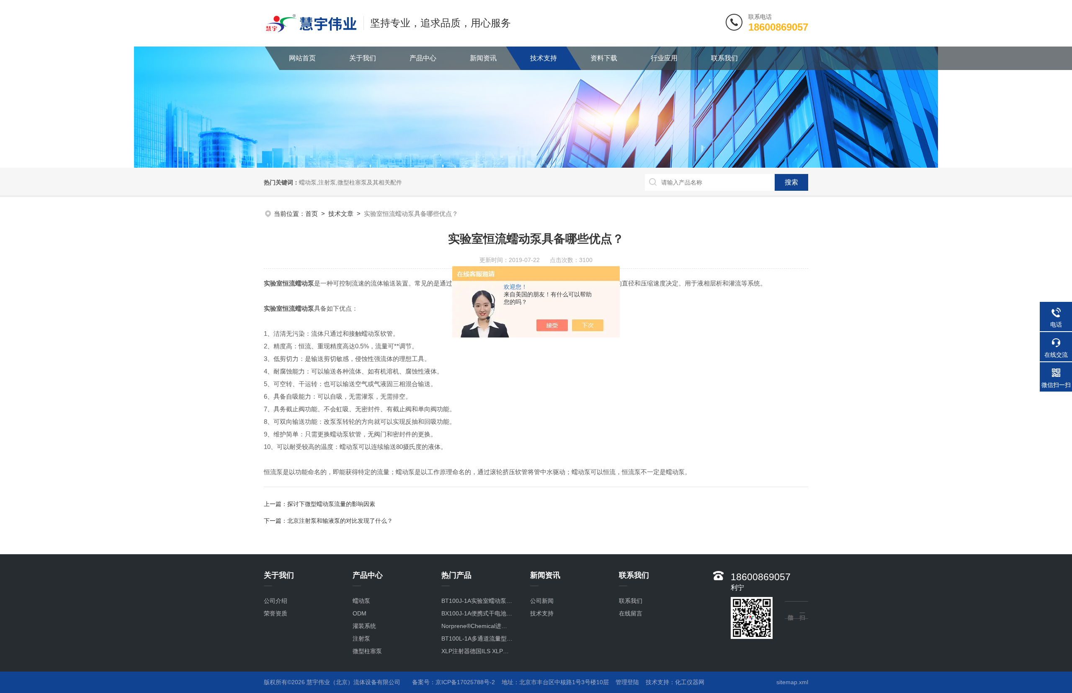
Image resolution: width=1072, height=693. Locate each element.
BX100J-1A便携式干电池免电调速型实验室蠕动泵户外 (477, 613)
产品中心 (423, 58)
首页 (311, 213)
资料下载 (603, 58)
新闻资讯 (483, 58)
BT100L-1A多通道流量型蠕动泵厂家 (477, 638)
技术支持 (543, 58)
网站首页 (302, 58)
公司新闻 (542, 600)
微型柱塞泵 (367, 651)
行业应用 (664, 58)
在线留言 (630, 613)
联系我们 (724, 58)
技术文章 (340, 213)
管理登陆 (627, 682)
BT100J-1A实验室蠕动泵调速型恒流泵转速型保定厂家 (477, 600)
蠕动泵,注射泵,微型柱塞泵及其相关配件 (350, 182)
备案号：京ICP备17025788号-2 (453, 682)
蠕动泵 (361, 600)
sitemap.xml (792, 682)
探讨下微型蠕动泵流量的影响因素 (331, 504)
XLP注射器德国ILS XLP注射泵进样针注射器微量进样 (477, 651)
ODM (359, 613)
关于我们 (362, 58)
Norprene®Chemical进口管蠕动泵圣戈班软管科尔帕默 (477, 626)
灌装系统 (364, 626)
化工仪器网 (689, 682)
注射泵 (361, 638)
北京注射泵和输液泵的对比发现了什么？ (340, 520)
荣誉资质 (275, 613)
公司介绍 (275, 600)
